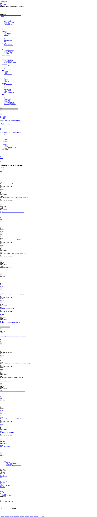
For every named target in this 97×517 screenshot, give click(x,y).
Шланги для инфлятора (10, 467)
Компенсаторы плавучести (9, 462)
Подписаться (3, 472)
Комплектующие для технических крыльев (13, 465)
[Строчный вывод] (2, 178)
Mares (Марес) (2, 487)
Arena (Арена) (2, 480)
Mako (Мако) (2, 486)
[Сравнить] (1, 191)
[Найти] (1, 114)
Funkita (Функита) (3, 481)
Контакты (2, 475)
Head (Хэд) (2, 483)
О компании (2, 473)
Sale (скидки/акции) (3, 476)
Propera (1, 488)
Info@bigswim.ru (3, 4)
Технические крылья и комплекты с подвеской (14, 466)
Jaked (1, 484)
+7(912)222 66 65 (3, 0)
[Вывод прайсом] (4, 178)
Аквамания (2, 479)
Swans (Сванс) (2, 490)
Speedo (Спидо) (3, 489)
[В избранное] (1, 190)
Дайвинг (4, 461)
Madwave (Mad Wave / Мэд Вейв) (6, 485)
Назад (6, 145)
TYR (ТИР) (2, 492)
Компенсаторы (9, 464)
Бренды (1, 477)
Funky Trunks (2, 482)
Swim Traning (2, 491)
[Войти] (0, 127)
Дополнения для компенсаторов (12, 463)
